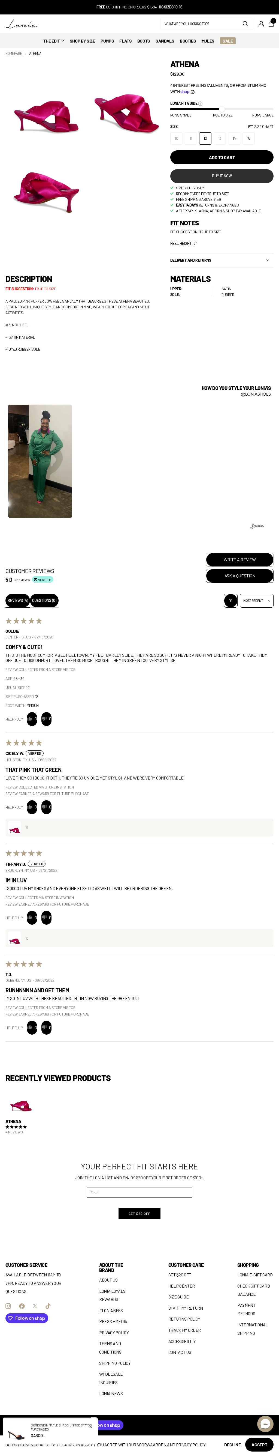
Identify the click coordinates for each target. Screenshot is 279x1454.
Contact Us (179, 1352)
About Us (108, 1279)
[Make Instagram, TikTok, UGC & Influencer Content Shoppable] (257, 527)
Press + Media (113, 1321)
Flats (125, 40)
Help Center (181, 1285)
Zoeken (245, 24)
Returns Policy (184, 1318)
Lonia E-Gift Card (255, 1274)
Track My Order (184, 1330)
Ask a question (240, 575)
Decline (232, 1444)
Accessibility (182, 1341)
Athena (13, 1121)
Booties (188, 40)
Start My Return (185, 1307)
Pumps (107, 40)
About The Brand (111, 1267)
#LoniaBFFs (111, 1310)
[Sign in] (261, 24)
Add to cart (222, 157)
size (222, 126)
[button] (40, 460)
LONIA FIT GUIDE (184, 103)
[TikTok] (48, 1306)
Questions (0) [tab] (44, 600)
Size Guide (178, 1296)
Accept (259, 1444)
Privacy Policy (114, 1332)
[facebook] (22, 1306)
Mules (208, 40)
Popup (200, 103)
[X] (35, 1306)
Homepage (13, 53)
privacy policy (190, 1444)
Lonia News (111, 1393)
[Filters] (231, 601)
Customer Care (186, 1265)
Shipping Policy (115, 1363)
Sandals (165, 40)
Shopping (248, 1265)
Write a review (240, 559)
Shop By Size (82, 40)
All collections (53, 40)
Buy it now (222, 176)
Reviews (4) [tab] (18, 600)
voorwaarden (151, 1444)
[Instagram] (8, 1306)
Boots (143, 40)
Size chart (264, 126)
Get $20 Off (179, 1274)
